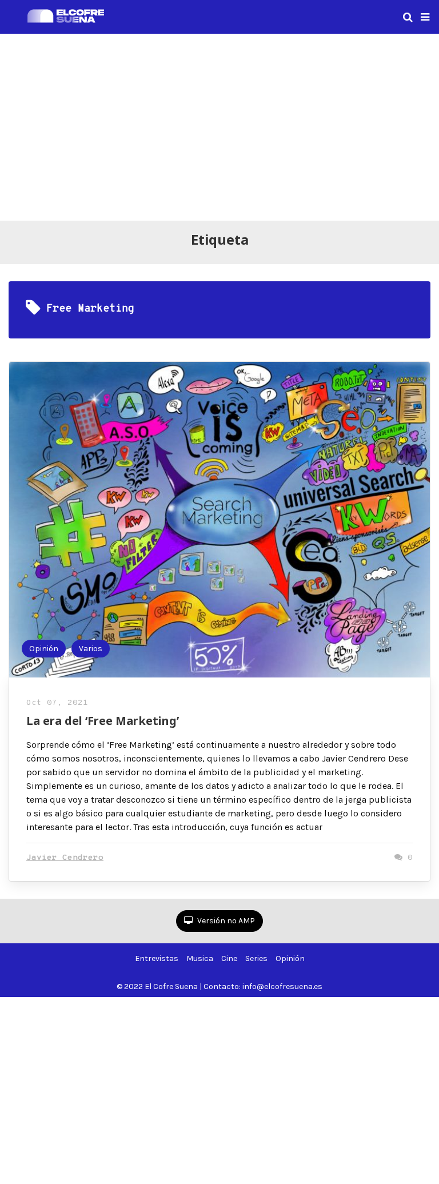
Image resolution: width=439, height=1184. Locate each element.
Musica (199, 958)
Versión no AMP (225, 921)
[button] (425, 17)
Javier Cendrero (64, 858)
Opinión (43, 648)
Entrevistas (156, 958)
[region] (219, 125)
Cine (229, 958)
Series (256, 958)
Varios (90, 648)
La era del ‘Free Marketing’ (102, 720)
